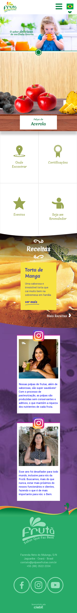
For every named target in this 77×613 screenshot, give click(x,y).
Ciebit (38, 607)
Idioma (70, 6)
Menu (59, 6)
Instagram (38, 585)
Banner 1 (38, 52)
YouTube (55, 585)
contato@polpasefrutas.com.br (38, 562)
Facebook (22, 585)
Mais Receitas (57, 316)
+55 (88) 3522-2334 (38, 566)
